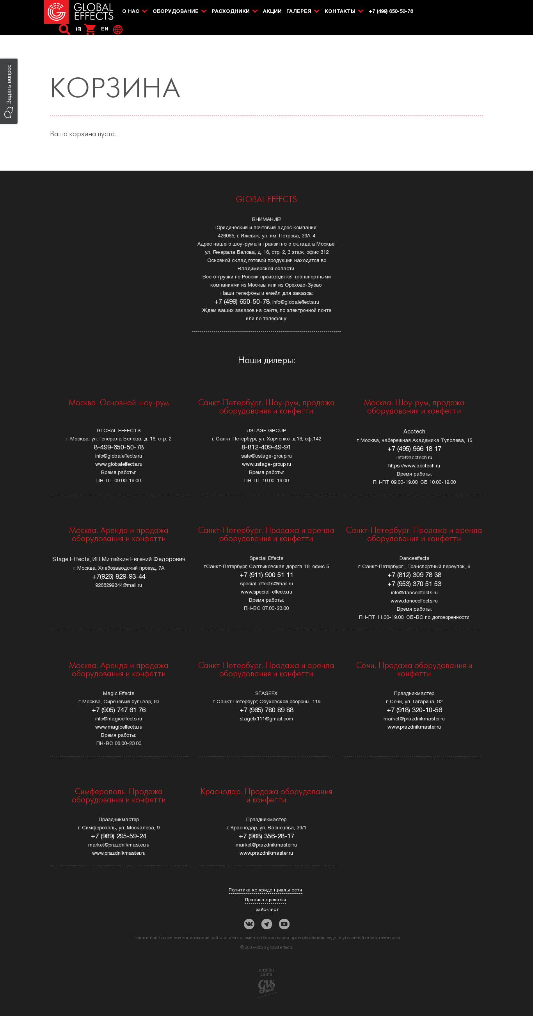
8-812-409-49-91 (266, 448)
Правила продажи (265, 900)
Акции (272, 11)
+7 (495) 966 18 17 (414, 449)
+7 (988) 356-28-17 (266, 837)
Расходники (231, 11)
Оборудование (176, 11)
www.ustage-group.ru (266, 464)
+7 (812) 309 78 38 (414, 575)
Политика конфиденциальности (265, 890)
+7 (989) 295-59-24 (118, 837)
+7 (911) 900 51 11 (266, 575)
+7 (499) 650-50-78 (391, 11)
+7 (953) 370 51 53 (414, 584)
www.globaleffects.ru (118, 464)
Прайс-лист (265, 910)
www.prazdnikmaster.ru (414, 727)
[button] (9, 91)
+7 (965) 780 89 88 (266, 710)
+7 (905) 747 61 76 (119, 710)
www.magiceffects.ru (118, 727)
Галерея (298, 11)
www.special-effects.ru (266, 592)
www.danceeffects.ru (414, 601)
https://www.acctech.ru (414, 466)
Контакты (340, 11)
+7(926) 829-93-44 (119, 577)
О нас (130, 11)
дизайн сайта (266, 972)
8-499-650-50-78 (119, 448)
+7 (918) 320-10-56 (414, 710)
